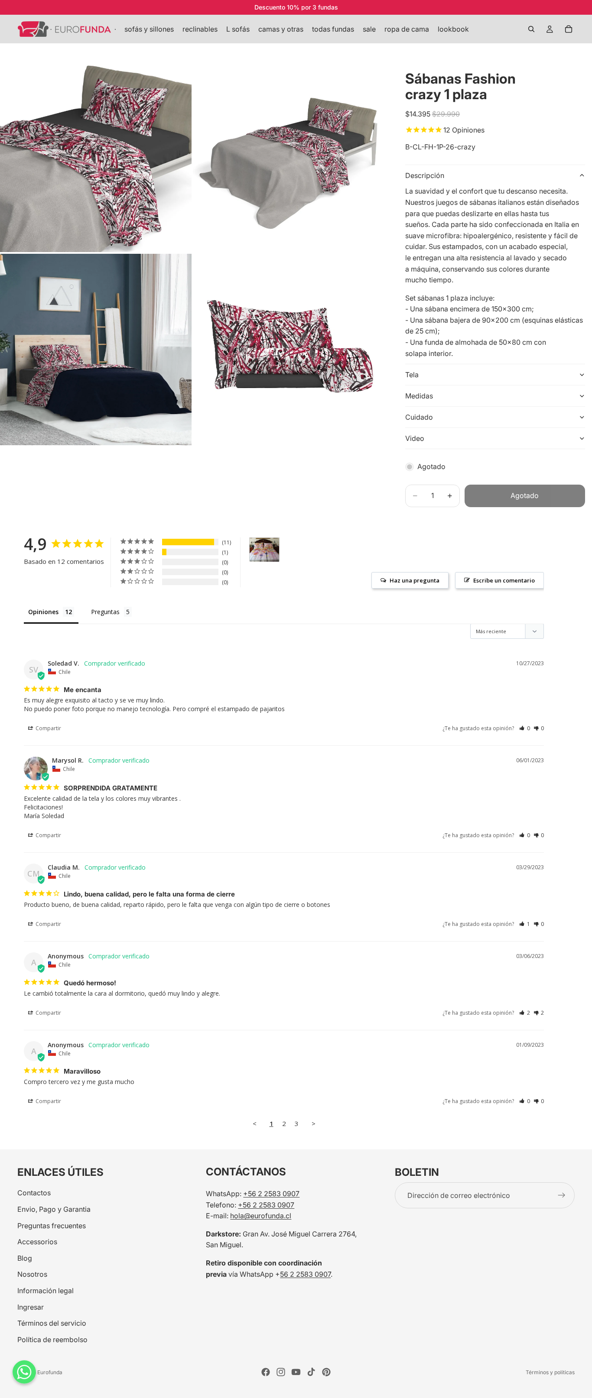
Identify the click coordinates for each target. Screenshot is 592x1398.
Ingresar (30, 1307)
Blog (24, 1258)
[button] (525, 728)
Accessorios (37, 1241)
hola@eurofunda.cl (260, 1215)
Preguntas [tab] (105, 612)
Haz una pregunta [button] (414, 580)
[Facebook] (265, 1372)
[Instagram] (281, 1372)
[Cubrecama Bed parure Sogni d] (264, 550)
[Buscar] (531, 29)
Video (414, 438)
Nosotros (32, 1274)
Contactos (34, 1192)
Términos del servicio (51, 1323)
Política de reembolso (52, 1339)
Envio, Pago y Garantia (54, 1209)
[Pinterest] (326, 1372)
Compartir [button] (47, 728)
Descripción (424, 175)
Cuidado (419, 417)
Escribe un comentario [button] (504, 580)
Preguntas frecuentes (51, 1225)
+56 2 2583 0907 (271, 1193)
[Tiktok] (311, 1372)
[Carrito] (568, 29)
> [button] (314, 1123)
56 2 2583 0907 (305, 1274)
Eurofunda (49, 1372)
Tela (412, 374)
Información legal (45, 1290)
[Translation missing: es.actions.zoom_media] (96, 156)
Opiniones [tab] (43, 612)
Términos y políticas (550, 1372)
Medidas (419, 396)
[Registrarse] (562, 1195)
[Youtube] (296, 1372)
